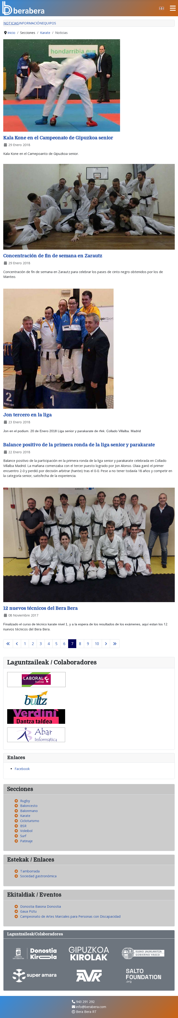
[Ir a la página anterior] (17, 643)
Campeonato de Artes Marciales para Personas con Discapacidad (70, 916)
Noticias (11, 23)
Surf (23, 836)
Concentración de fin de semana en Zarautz (52, 255)
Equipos (49, 23)
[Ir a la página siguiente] (106, 643)
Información (30, 23)
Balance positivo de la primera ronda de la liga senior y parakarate (79, 444)
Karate (25, 815)
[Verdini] (36, 716)
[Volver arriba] (170, 1009)
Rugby (25, 801)
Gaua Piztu (28, 911)
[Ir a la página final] (115, 643)
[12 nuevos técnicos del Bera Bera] (89, 544)
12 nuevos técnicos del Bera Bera (40, 608)
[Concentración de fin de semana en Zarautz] (89, 206)
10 (97, 643)
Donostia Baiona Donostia (40, 906)
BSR (23, 826)
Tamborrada (30, 871)
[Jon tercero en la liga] (58, 348)
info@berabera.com (91, 1007)
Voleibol (26, 831)
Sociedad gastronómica (38, 876)
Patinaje (26, 841)
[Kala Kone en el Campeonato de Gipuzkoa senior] (61, 85)
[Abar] (36, 734)
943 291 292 (85, 1001)
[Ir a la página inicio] (8, 643)
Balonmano (29, 811)
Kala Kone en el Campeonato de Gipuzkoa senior (58, 137)
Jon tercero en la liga (27, 415)
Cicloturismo (29, 821)
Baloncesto (29, 805)
